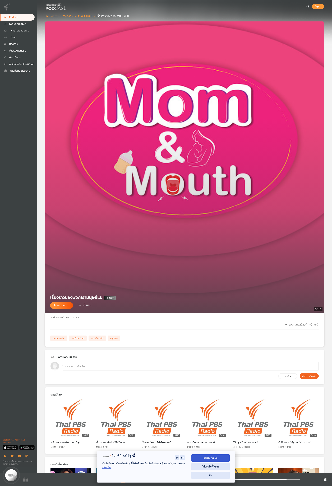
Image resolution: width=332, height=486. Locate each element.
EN (177, 457)
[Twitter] (13, 456)
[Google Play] (27, 447)
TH (182, 457)
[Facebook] (6, 456)
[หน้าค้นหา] (308, 6)
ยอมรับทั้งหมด (211, 457)
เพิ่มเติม (106, 467)
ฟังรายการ (63, 305)
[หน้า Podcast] (66, 6)
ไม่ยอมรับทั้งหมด (210, 466)
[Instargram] (27, 456)
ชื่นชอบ (87, 305)
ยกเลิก (288, 376)
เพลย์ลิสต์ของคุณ (19, 31)
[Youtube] (20, 456)
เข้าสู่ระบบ (318, 6)
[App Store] (10, 447)
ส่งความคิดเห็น (309, 376)
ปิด (210, 475)
